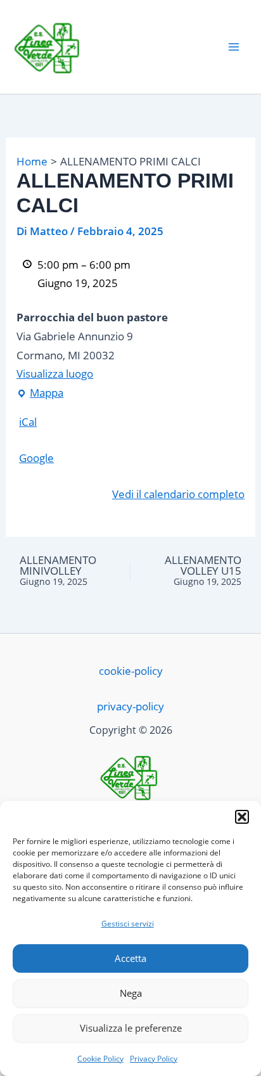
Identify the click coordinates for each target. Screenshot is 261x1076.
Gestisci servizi (127, 923)
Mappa (39, 391)
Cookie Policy (100, 1058)
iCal (28, 421)
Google (36, 458)
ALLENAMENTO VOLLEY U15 (203, 570)
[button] (242, 816)
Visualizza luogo (54, 373)
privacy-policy (130, 706)
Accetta (130, 958)
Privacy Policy (153, 1058)
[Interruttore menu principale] (234, 46)
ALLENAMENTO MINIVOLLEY (58, 570)
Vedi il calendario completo (178, 494)
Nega (131, 993)
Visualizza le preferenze (131, 1028)
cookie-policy (131, 670)
